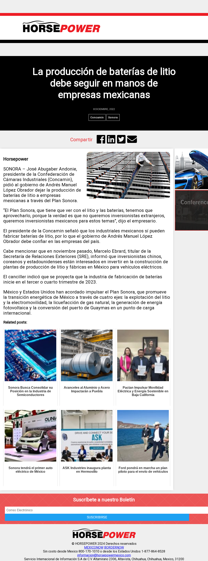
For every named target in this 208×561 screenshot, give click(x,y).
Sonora (113, 117)
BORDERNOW (114, 547)
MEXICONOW (93, 547)
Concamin (97, 117)
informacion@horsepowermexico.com (104, 555)
